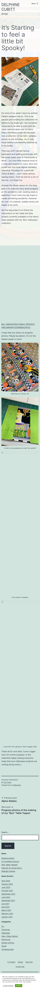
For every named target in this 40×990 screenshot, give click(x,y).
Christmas (5, 930)
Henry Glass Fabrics (9, 936)
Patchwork (5, 940)
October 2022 (7, 891)
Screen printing (7, 943)
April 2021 (5, 907)
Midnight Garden (8, 871)
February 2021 (7, 914)
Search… (5, 832)
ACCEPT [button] (18, 985)
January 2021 (7, 917)
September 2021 (8, 901)
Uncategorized (7, 949)
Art (2, 926)
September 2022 (8, 894)
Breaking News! (7, 858)
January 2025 (7, 884)
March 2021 (6, 910)
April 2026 (5, 881)
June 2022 (5, 897)
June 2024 (5, 887)
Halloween (17, 785)
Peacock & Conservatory (11, 868)
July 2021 (5, 904)
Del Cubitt (7, 782)
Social (3, 946)
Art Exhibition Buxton (10, 861)
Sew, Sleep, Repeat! (9, 865)
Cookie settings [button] (8, 986)
